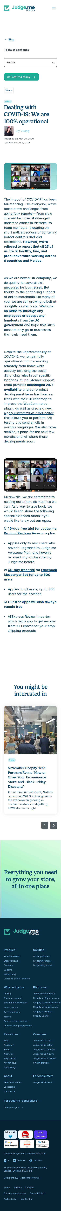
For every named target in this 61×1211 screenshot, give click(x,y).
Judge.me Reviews (42, 1082)
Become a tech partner (15, 1021)
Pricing (7, 993)
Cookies (30, 1187)
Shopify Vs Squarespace (46, 1007)
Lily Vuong (22, 130)
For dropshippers (41, 956)
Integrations (10, 974)
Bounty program (12, 1107)
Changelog (9, 1067)
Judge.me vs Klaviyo (43, 1054)
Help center (10, 1058)
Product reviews (12, 956)
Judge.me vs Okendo (44, 1049)
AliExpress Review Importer (29, 616)
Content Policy (37, 1193)
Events (7, 1049)
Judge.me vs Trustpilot (44, 1058)
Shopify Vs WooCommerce (47, 1002)
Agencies (9, 1054)
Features (8, 965)
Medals (7, 1016)
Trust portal (10, 1007)
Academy (9, 1045)
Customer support (13, 998)
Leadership (9, 1086)
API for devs (10, 1062)
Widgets (8, 969)
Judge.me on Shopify (44, 993)
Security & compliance (15, 1002)
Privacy (18, 1187)
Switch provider (41, 1062)
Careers (8, 1091)
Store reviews (11, 960)
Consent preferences (15, 1193)
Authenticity (10, 1199)
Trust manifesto (12, 1012)
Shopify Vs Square (42, 1011)
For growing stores (42, 965)
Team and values (12, 1082)
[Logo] (19, 8)
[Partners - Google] (11, 1144)
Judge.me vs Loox (42, 1040)
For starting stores (42, 960)
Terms (7, 1187)
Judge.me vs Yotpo (43, 1045)
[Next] (53, 825)
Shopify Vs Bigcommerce (46, 998)
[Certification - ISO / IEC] (27, 1144)
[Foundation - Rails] (25, 1134)
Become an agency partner (18, 1025)
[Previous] (44, 825)
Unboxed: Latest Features (17, 978)
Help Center (26, 1199)
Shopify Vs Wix (40, 1016)
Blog (6, 1040)
